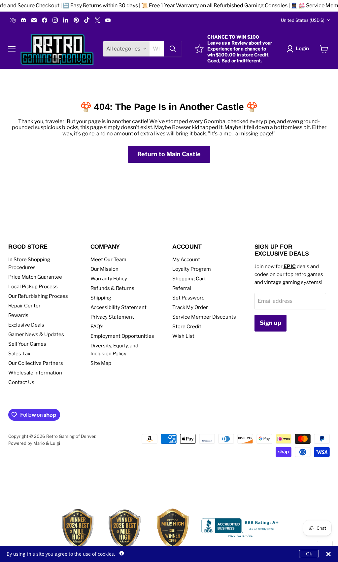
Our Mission (104, 269)
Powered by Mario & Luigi (34, 443)
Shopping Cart (189, 279)
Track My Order (190, 307)
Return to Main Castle (169, 154)
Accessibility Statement (118, 307)
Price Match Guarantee (35, 277)
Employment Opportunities (122, 336)
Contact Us (21, 382)
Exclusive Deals (26, 325)
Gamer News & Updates (36, 334)
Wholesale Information (35, 373)
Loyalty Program (191, 269)
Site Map (100, 363)
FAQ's (97, 327)
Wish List (183, 336)
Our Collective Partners (35, 363)
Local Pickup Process (33, 287)
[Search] (173, 48)
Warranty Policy (108, 279)
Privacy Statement (112, 317)
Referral (181, 288)
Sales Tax (19, 354)
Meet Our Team (108, 260)
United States (302, 20)
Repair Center (24, 306)
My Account (186, 260)
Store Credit (186, 327)
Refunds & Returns (112, 288)
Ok (309, 553)
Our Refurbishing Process (38, 296)
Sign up (270, 322)
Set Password (188, 298)
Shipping (100, 298)
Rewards (18, 315)
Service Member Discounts (204, 317)
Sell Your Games (27, 344)
